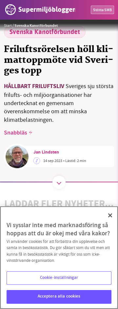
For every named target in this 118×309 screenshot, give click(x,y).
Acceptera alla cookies (59, 296)
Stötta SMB (102, 10)
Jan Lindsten (46, 152)
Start (8, 25)
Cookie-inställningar (59, 278)
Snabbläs (15, 133)
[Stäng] (110, 215)
